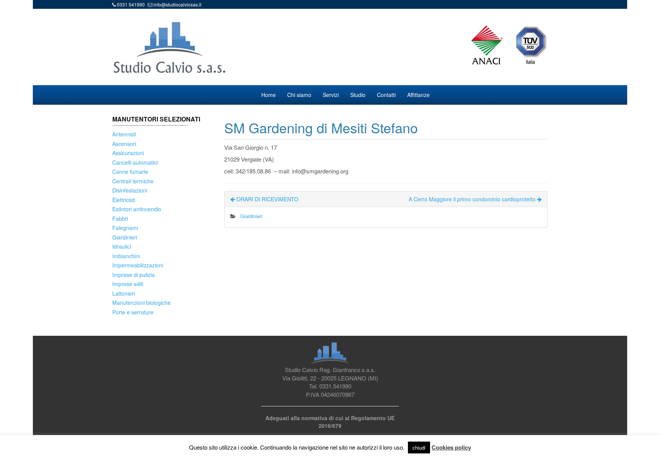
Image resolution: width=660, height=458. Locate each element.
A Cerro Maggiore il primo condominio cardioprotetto (473, 199)
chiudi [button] (418, 447)
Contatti (386, 95)
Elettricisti (123, 200)
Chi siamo (299, 95)
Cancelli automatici (135, 162)
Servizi (331, 95)
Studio (358, 95)
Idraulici (121, 246)
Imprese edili (127, 284)
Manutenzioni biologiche (141, 302)
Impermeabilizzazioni (137, 265)
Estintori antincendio (136, 209)
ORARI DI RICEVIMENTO (266, 199)
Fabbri (120, 218)
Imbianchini (126, 256)
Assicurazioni (128, 153)
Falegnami (125, 227)
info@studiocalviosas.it (177, 4)
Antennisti (124, 134)
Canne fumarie (130, 171)
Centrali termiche (133, 181)
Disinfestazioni (129, 190)
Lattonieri (123, 293)
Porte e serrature (133, 312)
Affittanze (418, 95)
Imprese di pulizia (133, 274)
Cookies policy (451, 447)
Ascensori (124, 143)
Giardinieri (124, 237)
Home (268, 95)
